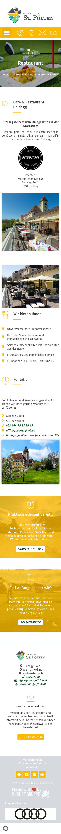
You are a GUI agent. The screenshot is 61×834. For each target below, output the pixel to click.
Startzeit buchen (30, 549)
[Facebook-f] (19, 774)
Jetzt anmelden (30, 737)
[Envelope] (34, 774)
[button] (6, 32)
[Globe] (42, 774)
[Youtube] (26, 774)
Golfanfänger (30, 622)
